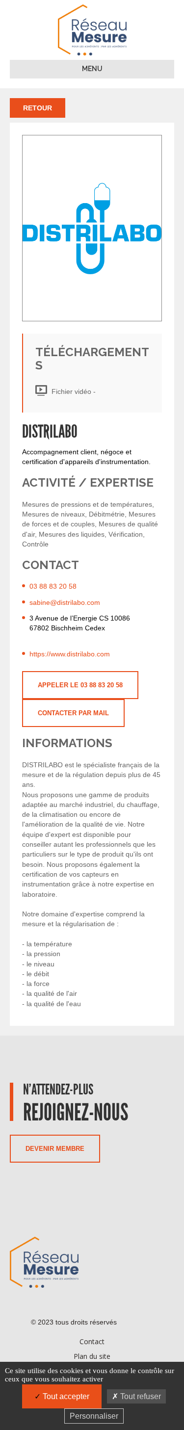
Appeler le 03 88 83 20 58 (80, 685)
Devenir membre (55, 1148)
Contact (92, 1341)
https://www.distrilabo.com (69, 654)
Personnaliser (94, 1416)
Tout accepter (65, 1396)
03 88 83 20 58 (53, 586)
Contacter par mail (73, 713)
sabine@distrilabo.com (64, 602)
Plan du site (92, 1356)
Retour (37, 108)
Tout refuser (139, 1396)
